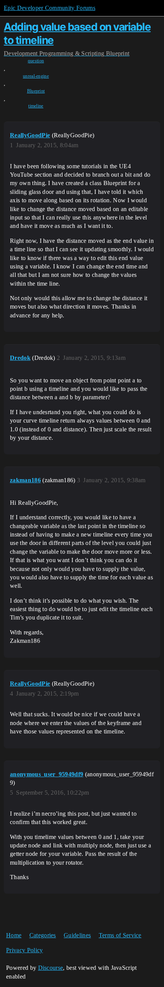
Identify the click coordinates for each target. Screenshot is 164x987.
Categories (42, 935)
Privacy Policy (24, 950)
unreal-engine (36, 76)
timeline (35, 106)
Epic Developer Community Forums (49, 8)
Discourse (50, 967)
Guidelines (77, 935)
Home (13, 935)
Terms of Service (120, 935)
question (36, 60)
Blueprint (36, 91)
